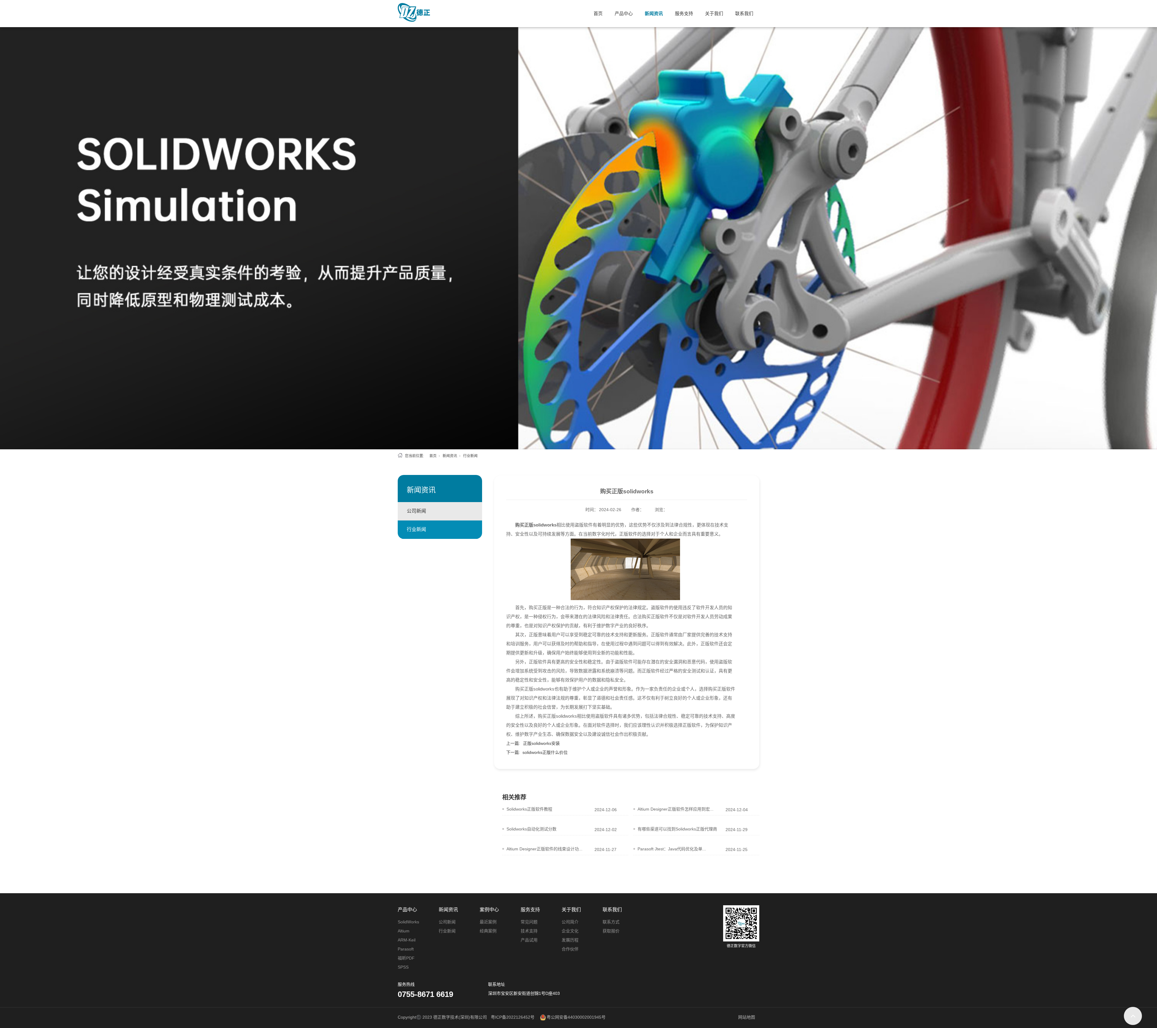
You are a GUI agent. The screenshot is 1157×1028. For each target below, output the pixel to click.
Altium (403, 930)
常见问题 (529, 921)
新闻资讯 (654, 13)
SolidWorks (408, 921)
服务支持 (684, 13)
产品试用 (529, 940)
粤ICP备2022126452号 (513, 1017)
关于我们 (714, 13)
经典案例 (488, 930)
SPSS (403, 967)
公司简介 (570, 921)
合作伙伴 (570, 949)
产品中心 (624, 13)
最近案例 (488, 921)
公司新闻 (416, 511)
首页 (598, 13)
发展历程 (570, 940)
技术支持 (529, 930)
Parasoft (406, 949)
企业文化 (570, 930)
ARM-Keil (406, 940)
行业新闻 (470, 456)
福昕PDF (406, 958)
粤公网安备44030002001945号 (576, 1017)
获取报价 (611, 930)
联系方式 (611, 921)
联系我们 (744, 13)
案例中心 (489, 909)
